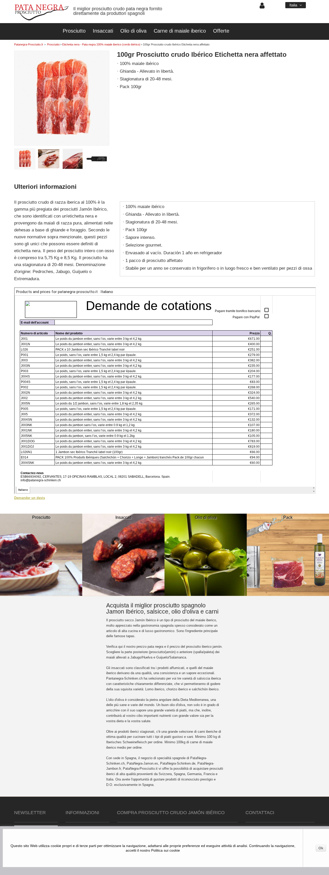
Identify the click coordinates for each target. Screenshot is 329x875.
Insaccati (103, 31)
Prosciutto (74, 31)
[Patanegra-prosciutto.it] (41, 13)
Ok (320, 848)
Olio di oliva (133, 31)
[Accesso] (262, 7)
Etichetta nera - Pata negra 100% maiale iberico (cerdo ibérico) (101, 44)
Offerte (221, 31)
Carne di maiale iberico (180, 31)
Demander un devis (29, 498)
